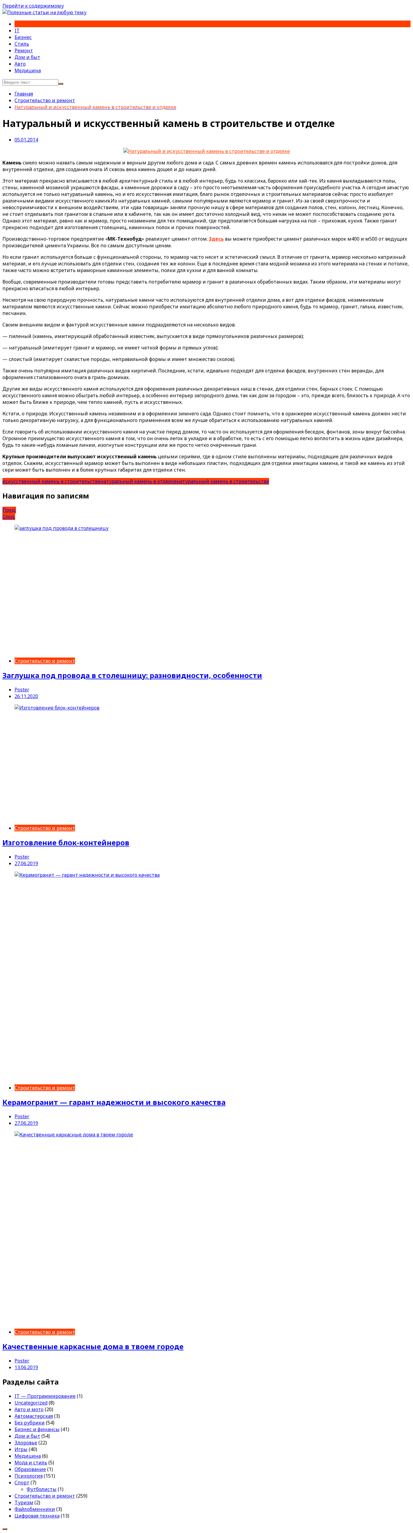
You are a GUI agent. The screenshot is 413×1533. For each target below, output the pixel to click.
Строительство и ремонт (45, 661)
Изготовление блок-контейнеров (65, 842)
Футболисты (42, 1489)
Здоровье (26, 1442)
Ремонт (24, 50)
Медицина (28, 70)
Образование (30, 1469)
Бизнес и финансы (37, 1429)
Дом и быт (27, 57)
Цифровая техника (37, 1515)
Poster (22, 689)
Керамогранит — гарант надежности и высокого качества (114, 1102)
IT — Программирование (45, 1396)
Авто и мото (29, 1409)
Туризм (24, 1502)
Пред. (9, 510)
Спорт (22, 1482)
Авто (20, 63)
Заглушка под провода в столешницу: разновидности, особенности (132, 675)
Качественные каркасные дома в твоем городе (93, 1346)
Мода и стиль (31, 1462)
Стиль (22, 44)
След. (8, 516)
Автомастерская (34, 1416)
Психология (29, 1476)
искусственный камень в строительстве (51, 481)
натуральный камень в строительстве (223, 481)
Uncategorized (31, 1402)
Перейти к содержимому (33, 5)
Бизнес (23, 37)
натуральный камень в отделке (138, 481)
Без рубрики (30, 1422)
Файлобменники (35, 1509)
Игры (21, 1449)
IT (17, 30)
